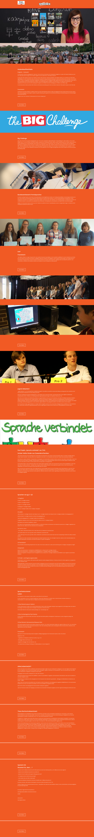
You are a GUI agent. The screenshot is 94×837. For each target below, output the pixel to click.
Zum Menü (21, 105)
